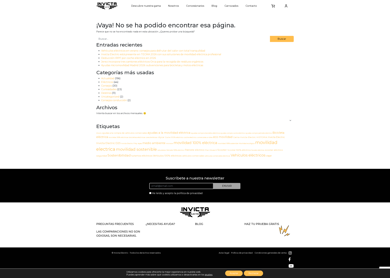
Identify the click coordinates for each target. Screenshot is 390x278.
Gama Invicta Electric (244, 137)
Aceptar (234, 273)
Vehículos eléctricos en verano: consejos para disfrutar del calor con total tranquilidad (153, 50)
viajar (269, 155)
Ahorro (99, 133)
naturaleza (161, 150)
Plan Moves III (211, 150)
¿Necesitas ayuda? (160, 224)
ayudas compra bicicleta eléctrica (205, 133)
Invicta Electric (276, 137)
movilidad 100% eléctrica (195, 143)
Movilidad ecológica (247, 143)
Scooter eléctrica (257, 150)
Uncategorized (110, 96)
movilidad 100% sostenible (228, 143)
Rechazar (253, 273)
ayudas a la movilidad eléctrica (169, 132)
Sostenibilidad (119, 155)
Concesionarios (195, 5)
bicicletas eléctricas (137, 137)
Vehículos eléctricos (248, 155)
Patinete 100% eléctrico (175, 150)
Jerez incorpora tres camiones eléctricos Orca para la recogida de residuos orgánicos (152, 61)
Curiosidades (109, 89)
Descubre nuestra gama (146, 5)
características (151, 137)
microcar (169, 143)
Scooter (222, 149)
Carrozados (231, 5)
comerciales (202, 137)
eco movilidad (222, 137)
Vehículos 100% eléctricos (167, 155)
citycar (161, 137)
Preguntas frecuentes (115, 224)
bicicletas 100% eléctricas (118, 137)
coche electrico (190, 137)
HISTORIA (261, 137)
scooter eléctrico (274, 150)
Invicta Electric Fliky (129, 143)
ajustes (208, 274)
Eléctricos (107, 82)
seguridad (101, 156)
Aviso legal (224, 253)
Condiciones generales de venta (271, 253)
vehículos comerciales (193, 156)
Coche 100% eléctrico (174, 137)
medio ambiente (153, 143)
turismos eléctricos (141, 155)
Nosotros (173, 5)
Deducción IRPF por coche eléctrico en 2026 (128, 58)
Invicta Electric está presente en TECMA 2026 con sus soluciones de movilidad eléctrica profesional (161, 54)
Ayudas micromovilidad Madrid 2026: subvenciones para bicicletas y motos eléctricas (152, 65)
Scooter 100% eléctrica (239, 150)
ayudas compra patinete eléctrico (259, 133)
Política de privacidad (242, 253)
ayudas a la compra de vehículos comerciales (124, 133)
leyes (140, 143)
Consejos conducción (114, 100)
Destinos (106, 93)
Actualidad (107, 78)
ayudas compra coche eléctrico (232, 133)
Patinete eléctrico (194, 150)
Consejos (106, 85)
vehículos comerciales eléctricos (217, 156)
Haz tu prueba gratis (261, 224)
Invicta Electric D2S (108, 143)
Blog (214, 5)
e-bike (210, 137)
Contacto (251, 5)
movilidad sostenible (136, 149)
